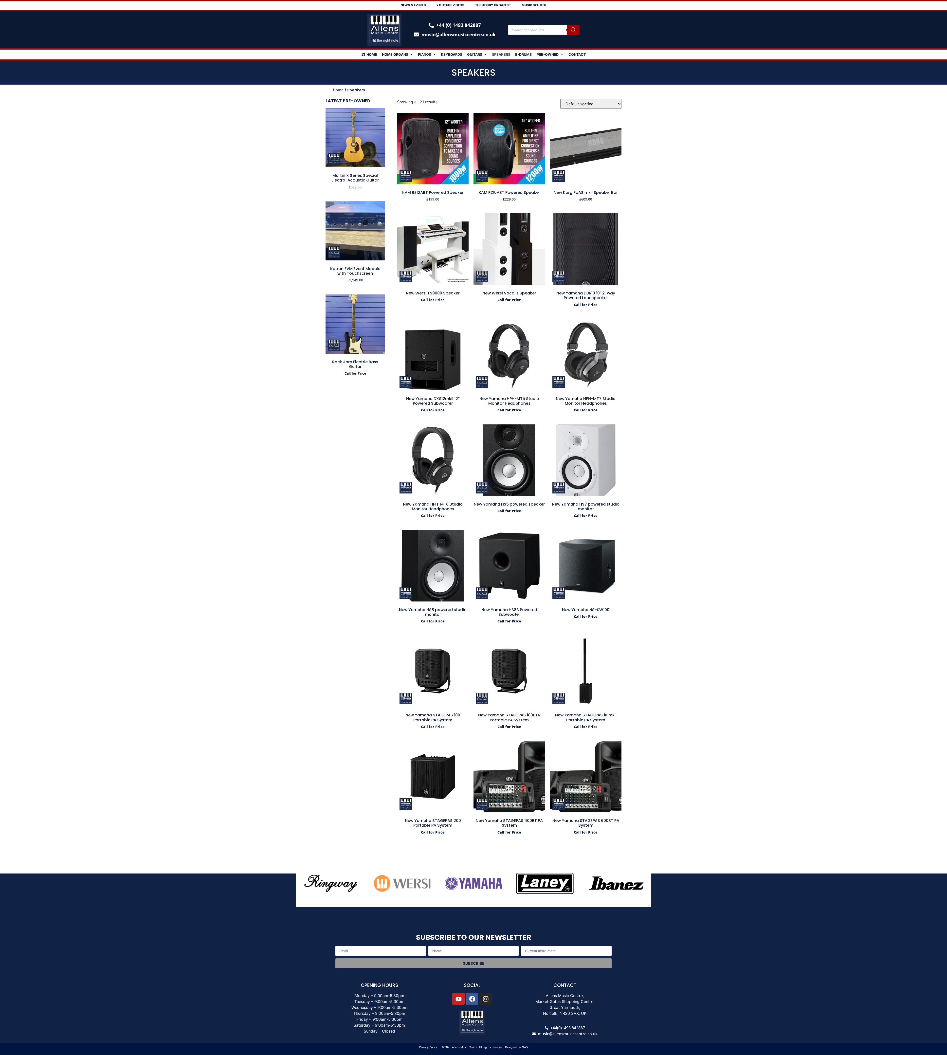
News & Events (413, 5)
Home (371, 54)
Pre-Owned (548, 54)
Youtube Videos (450, 5)
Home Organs (395, 54)
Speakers (501, 54)
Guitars (474, 54)
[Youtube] (458, 999)
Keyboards (451, 54)
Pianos (424, 54)
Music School (534, 5)
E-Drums (523, 54)
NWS (525, 1047)
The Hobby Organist (493, 5)
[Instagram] (485, 999)
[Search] (573, 30)
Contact (577, 54)
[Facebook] (472, 999)
